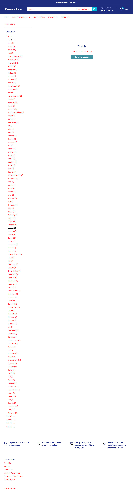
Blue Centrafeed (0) (15, 175)
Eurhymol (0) (12, 413)
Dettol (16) (11, 347)
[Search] (94, 9)
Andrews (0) (12, 79)
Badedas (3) (12, 109)
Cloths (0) (11, 287)
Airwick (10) (12, 50)
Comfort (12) (12, 297)
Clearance (65, 17)
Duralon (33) (12, 367)
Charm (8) (12, 251)
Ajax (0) (11, 53)
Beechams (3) (13, 122)
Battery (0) (12, 119)
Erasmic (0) (12, 403)
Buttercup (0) (13, 215)
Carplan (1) (12, 241)
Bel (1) (10, 126)
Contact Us (52, 17)
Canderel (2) (12, 225)
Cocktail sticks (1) (14, 291)
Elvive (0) (11, 393)
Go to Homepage (82, 57)
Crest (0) (11, 311)
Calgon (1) (12, 218)
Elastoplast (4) (13, 386)
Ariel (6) (11, 93)
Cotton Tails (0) (14, 307)
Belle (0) (11, 129)
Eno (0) (10, 400)
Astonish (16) (12, 103)
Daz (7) (10, 327)
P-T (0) (9, 423)
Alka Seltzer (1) (13, 60)
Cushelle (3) (12, 317)
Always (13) (12, 66)
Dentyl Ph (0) (13, 344)
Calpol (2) (11, 221)
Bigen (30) (12, 149)
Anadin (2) (12, 76)
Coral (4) (11, 301)
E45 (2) (10, 377)
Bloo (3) (11, 169)
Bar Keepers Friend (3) (16, 112)
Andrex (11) (11, 83)
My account (106, 10)
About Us (7, 463)
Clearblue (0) (13, 281)
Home (6, 17)
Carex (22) (12, 238)
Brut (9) (10, 202)
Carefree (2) (12, 231)
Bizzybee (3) (12, 162)
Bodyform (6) (13, 178)
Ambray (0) (12, 73)
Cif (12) (10, 261)
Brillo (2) (11, 195)
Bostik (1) (11, 188)
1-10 (8, 36)
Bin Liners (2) (12, 152)
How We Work (39, 17)
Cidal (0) (11, 258)
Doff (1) (10, 350)
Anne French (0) (14, 86)
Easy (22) (11, 380)
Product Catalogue (20, 17)
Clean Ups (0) (13, 274)
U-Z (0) (9, 427)
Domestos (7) (13, 353)
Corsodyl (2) (12, 304)
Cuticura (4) (12, 324)
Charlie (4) (12, 248)
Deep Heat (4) (13, 330)
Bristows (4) (12, 198)
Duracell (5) (12, 363)
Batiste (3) (12, 116)
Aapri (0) (11, 43)
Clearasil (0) (12, 277)
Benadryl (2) (12, 136)
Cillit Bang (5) (13, 264)
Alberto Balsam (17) (15, 56)
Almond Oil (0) (13, 63)
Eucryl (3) (11, 410)
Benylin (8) (12, 139)
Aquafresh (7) (13, 89)
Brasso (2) (11, 192)
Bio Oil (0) (11, 155)
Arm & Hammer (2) (15, 96)
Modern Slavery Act (12, 473)
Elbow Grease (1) (14, 390)
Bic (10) (10, 145)
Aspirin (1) (11, 99)
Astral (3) (11, 106)
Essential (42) (13, 406)
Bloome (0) (12, 172)
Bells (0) (11, 132)
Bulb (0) (11, 208)
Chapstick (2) (13, 244)
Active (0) (11, 46)
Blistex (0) (11, 165)
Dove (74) (11, 357)
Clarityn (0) (12, 268)
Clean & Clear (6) (14, 271)
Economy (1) (12, 383)
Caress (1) (11, 235)
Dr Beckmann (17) (14, 360)
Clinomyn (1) (12, 284)
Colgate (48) (13, 294)
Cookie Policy (9, 479)
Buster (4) (11, 211)
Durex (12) (11, 370)
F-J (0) (9, 416)
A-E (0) (9, 40)
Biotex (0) (11, 159)
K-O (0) (9, 420)
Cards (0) (12, 228)
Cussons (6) (12, 320)
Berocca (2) (12, 142)
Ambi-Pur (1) (12, 70)
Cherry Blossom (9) (15, 254)
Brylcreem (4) (13, 205)
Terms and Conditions (13, 476)
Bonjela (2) (12, 185)
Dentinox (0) (12, 337)
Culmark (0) (12, 314)
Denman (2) (12, 334)
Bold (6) (11, 182)
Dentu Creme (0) (14, 340)
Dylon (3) (11, 373)
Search (7, 466)
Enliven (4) (12, 396)
